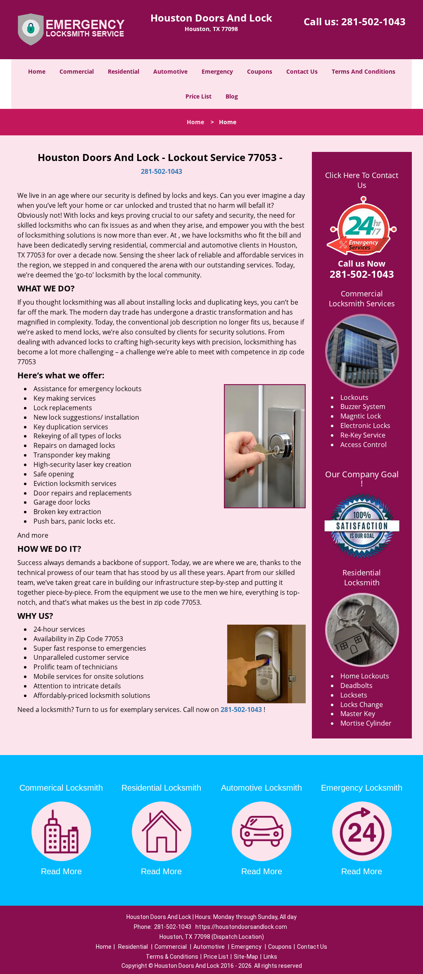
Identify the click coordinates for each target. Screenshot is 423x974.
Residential (123, 71)
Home (36, 71)
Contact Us (302, 71)
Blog (232, 96)
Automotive (170, 71)
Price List (198, 96)
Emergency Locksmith (361, 787)
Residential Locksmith (361, 577)
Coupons (259, 71)
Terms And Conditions (363, 71)
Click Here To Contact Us (361, 180)
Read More (61, 871)
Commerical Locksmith (61, 787)
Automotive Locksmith (261, 787)
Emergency (217, 71)
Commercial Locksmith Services (362, 298)
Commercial (76, 71)
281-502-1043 (373, 21)
